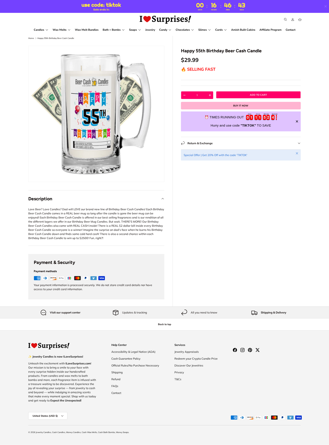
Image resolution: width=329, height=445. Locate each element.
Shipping (117, 372)
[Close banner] (297, 121)
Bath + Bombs (112, 30)
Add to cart (258, 94)
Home (31, 38)
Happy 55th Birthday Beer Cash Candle (55, 38)
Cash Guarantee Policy (126, 358)
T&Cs (177, 379)
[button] (299, 19)
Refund (115, 379)
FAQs (114, 386)
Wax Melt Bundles (87, 30)
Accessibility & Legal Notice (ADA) (133, 351)
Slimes (202, 30)
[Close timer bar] (325, 6)
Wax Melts (59, 30)
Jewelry (150, 30)
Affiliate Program (270, 30)
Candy (163, 30)
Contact (290, 30)
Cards (219, 30)
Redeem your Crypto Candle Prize (196, 358)
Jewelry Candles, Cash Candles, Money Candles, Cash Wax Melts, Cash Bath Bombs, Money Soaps (82, 432)
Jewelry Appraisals (186, 351)
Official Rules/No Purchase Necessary (135, 365)
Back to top (164, 324)
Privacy (179, 372)
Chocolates (183, 30)
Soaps (133, 30)
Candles (39, 30)
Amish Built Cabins (243, 30)
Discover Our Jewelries (188, 365)
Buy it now (240, 105)
